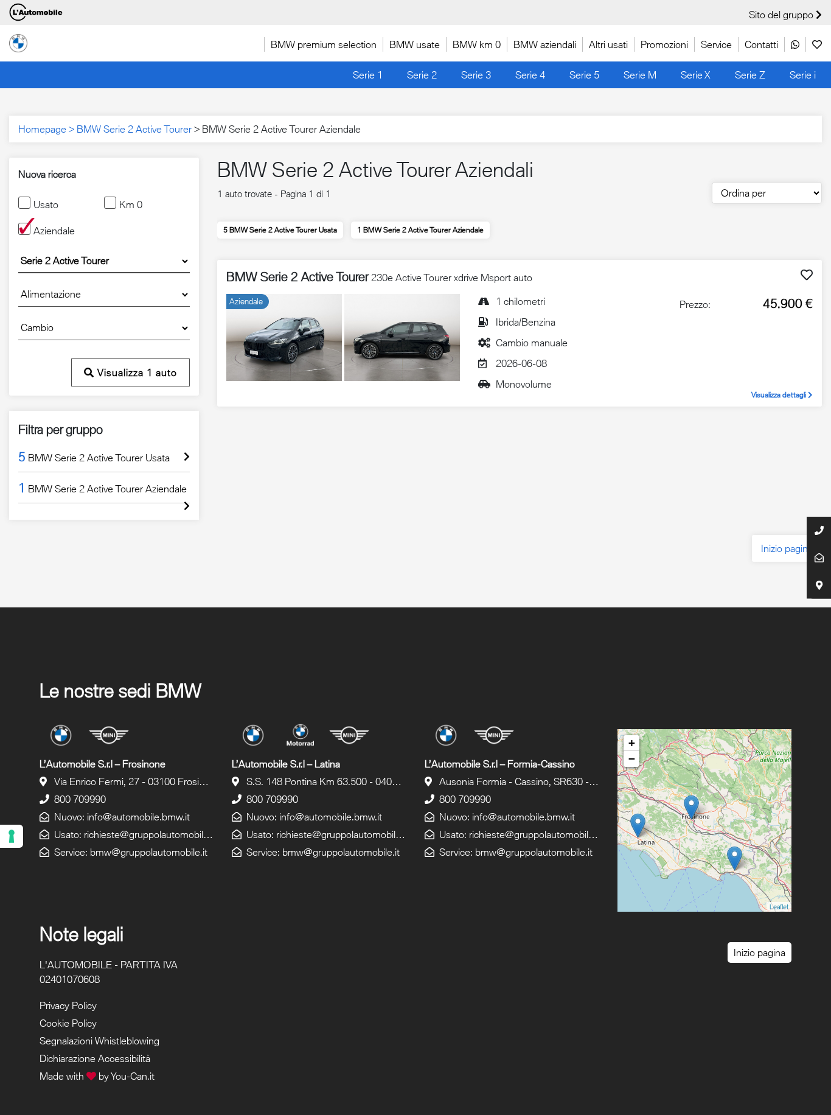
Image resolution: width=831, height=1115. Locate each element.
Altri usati (608, 44)
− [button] (631, 758)
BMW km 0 (477, 44)
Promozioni (664, 44)
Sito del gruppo (782, 15)
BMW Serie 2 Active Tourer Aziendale (420, 229)
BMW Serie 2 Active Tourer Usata (280, 229)
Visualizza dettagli (779, 394)
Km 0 (130, 204)
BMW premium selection (324, 44)
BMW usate (414, 44)
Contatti (761, 44)
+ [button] (631, 742)
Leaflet (779, 907)
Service (716, 44)
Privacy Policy (68, 1005)
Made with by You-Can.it (97, 1076)
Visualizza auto (135, 372)
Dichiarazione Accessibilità (95, 1058)
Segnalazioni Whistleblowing (99, 1041)
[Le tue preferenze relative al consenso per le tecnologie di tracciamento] (11, 836)
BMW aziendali (544, 44)
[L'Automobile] (18, 42)
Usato (45, 204)
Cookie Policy (68, 1023)
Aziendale (54, 231)
